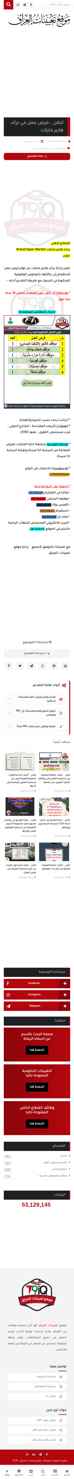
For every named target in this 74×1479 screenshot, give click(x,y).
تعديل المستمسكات (43, 1440)
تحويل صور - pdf (46, 1420)
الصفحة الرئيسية (58, 149)
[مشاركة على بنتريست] (54, 666)
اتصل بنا (51, 1396)
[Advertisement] (37, 77)
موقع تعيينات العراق (31, 1461)
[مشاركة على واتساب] (42, 666)
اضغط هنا (35, 493)
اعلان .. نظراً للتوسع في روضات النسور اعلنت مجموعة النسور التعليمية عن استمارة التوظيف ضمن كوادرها (20, 826)
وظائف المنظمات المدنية (53, 1176)
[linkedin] (34, 1454)
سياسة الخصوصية (45, 1386)
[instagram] (27, 1454)
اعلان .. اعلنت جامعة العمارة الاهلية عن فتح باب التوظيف (56, 867)
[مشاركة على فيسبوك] (9, 666)
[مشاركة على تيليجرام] (31, 666)
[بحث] (8, 5)
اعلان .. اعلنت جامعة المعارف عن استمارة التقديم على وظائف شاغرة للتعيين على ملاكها (54, 779)
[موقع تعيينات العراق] (39, 22)
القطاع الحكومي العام (55, 1163)
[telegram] (40, 1454)
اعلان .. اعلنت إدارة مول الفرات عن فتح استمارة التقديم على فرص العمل (21, 869)
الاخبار (64, 1156)
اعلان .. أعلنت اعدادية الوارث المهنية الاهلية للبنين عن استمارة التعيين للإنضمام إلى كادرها (21, 781)
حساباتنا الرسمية (46, 1376)
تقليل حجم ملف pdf (44, 1430)
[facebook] (47, 1454)
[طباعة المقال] (65, 666)
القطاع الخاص (59, 1169)
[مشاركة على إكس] (20, 666)
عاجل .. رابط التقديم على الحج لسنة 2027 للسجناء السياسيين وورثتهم (54, 824)
